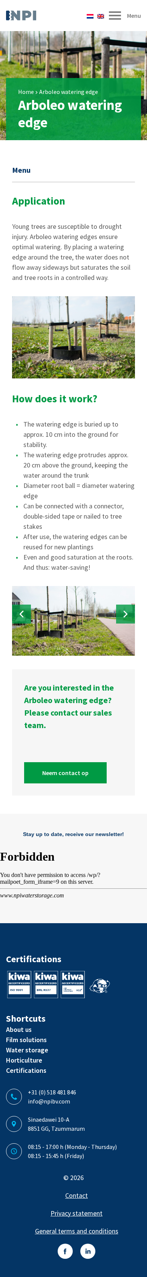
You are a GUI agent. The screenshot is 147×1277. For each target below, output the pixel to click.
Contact (76, 1195)
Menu (21, 170)
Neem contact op (65, 773)
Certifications (26, 1070)
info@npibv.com (49, 1101)
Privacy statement (77, 1213)
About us (19, 1029)
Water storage (27, 1050)
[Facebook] (65, 1251)
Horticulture (24, 1060)
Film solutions (26, 1039)
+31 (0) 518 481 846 (52, 1092)
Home (26, 91)
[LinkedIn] (87, 1251)
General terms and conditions (76, 1231)
